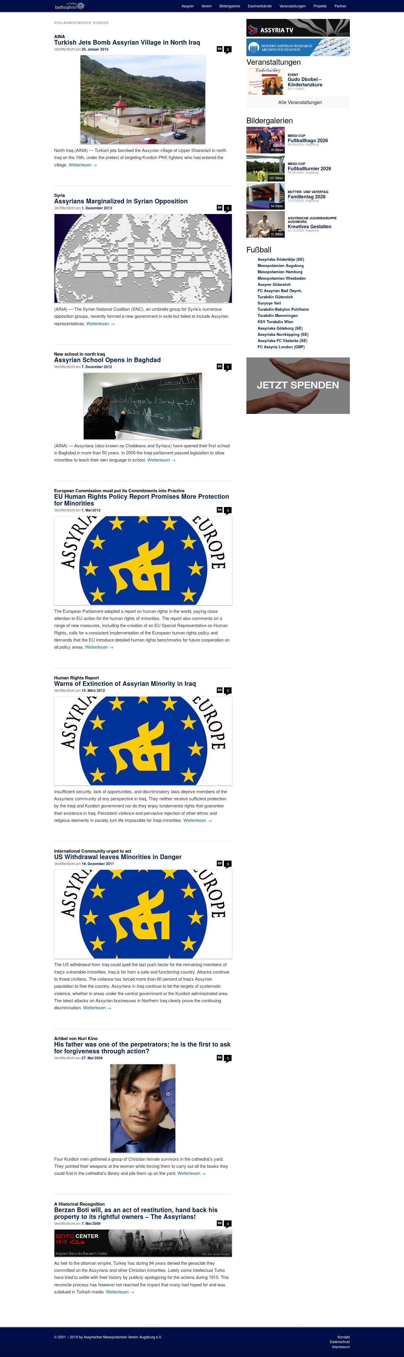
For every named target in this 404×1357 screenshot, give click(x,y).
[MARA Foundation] (298, 48)
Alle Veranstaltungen (300, 102)
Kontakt (344, 1336)
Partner (340, 5)
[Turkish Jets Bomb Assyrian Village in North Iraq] (143, 99)
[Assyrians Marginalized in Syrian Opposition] (143, 258)
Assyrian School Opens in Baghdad (107, 359)
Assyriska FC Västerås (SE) (282, 340)
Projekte (320, 5)
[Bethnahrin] (70, 6)
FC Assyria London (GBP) (281, 346)
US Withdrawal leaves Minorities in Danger (118, 856)
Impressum (341, 1346)
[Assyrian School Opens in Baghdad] (143, 406)
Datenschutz (340, 1341)
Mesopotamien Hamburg (280, 271)
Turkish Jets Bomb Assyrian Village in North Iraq (127, 42)
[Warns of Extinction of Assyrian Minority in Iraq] (143, 741)
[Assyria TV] (298, 28)
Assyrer (188, 5)
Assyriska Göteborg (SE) (280, 328)
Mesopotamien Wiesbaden (282, 278)
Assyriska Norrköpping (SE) (283, 334)
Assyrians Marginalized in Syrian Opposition (121, 200)
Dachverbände (260, 5)
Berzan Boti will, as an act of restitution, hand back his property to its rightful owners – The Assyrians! (136, 1213)
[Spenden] (298, 386)
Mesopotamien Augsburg (281, 265)
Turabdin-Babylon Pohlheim (283, 309)
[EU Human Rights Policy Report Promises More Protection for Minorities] (143, 560)
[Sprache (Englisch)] (219, 49)
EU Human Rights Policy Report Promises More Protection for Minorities (141, 499)
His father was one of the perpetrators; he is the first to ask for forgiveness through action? (142, 1047)
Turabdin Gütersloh (275, 296)
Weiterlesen (83, 164)
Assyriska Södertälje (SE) (281, 259)
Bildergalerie (229, 5)
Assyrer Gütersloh (274, 284)
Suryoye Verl (269, 303)
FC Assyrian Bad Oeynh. (280, 290)
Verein (206, 5)
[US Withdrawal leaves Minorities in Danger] (143, 914)
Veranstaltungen (292, 5)
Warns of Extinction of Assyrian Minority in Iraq (125, 683)
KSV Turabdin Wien (275, 321)
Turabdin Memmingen (278, 315)
